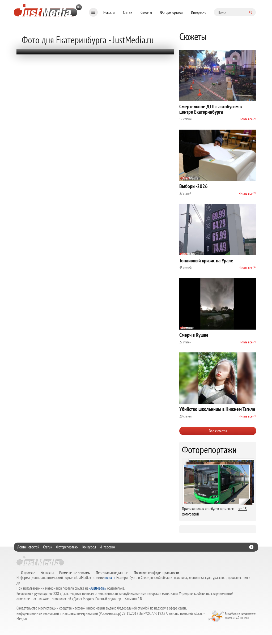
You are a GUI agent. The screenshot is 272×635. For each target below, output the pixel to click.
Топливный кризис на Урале (206, 260)
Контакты (47, 572)
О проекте (28, 572)
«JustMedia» (97, 588)
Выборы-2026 (193, 186)
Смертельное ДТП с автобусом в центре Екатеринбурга (210, 109)
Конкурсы (89, 546)
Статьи (127, 12)
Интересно (198, 12)
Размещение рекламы (74, 572)
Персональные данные (112, 572)
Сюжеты (146, 12)
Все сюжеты (218, 430)
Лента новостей (28, 546)
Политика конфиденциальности (156, 572)
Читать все (246, 119)
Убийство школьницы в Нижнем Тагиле (217, 409)
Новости (109, 12)
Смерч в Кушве (194, 335)
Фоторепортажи (171, 12)
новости (110, 577)
